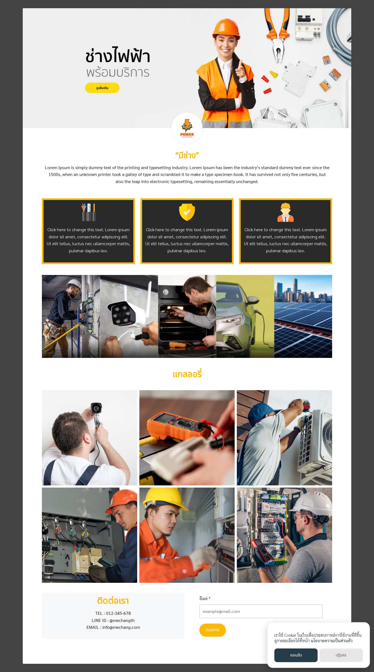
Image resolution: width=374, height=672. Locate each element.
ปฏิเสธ (341, 655)
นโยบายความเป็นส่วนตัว (332, 640)
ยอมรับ (296, 655)
